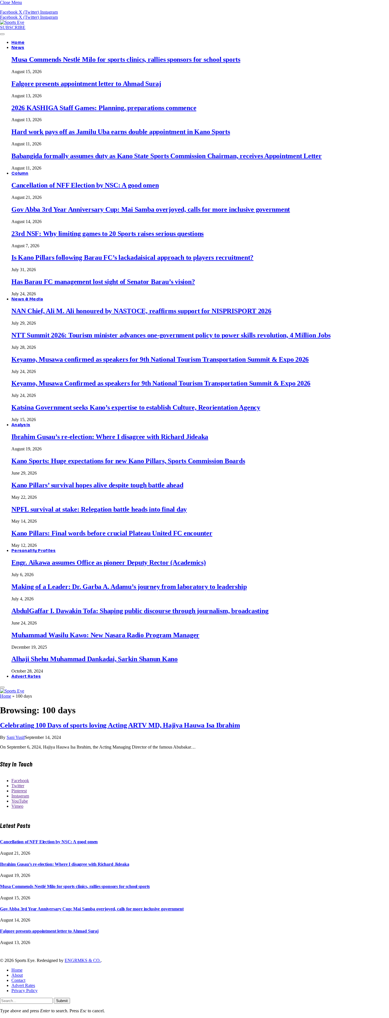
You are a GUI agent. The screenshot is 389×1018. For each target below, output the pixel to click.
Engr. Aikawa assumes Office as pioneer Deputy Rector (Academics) (108, 562)
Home (17, 42)
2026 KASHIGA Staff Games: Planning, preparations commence (103, 108)
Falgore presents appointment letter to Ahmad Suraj (86, 83)
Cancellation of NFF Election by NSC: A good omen (85, 185)
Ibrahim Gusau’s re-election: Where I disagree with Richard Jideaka (109, 436)
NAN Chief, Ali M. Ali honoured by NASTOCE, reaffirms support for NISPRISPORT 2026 (141, 311)
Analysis (20, 424)
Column (19, 173)
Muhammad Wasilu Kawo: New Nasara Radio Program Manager (105, 635)
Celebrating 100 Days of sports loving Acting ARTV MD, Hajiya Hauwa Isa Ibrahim (120, 725)
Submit (62, 1001)
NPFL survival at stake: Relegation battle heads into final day (99, 509)
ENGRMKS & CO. (83, 960)
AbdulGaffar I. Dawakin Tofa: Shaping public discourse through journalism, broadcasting (139, 611)
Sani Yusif (16, 737)
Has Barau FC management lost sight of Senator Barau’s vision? (103, 281)
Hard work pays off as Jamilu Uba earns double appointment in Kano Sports (120, 131)
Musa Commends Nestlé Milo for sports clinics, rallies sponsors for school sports (125, 59)
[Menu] (2, 34)
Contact (18, 980)
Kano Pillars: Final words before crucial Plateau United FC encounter (111, 533)
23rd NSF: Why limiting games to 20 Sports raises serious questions (107, 233)
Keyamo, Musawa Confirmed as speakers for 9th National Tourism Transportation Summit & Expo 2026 (160, 383)
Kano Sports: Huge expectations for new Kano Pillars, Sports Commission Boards (128, 461)
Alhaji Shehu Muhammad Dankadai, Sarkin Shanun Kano (94, 659)
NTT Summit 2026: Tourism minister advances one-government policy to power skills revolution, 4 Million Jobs (170, 335)
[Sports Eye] (12, 22)
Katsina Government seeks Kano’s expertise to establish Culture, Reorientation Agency (135, 407)
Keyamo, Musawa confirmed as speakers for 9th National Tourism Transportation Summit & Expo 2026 (160, 359)
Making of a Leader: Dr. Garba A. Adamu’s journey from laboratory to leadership (129, 586)
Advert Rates (26, 676)
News (17, 47)
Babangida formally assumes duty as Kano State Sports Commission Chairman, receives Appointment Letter (166, 156)
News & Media (27, 299)
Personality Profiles (33, 550)
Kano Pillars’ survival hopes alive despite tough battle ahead (97, 485)
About (17, 975)
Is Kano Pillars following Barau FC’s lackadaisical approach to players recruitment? (132, 257)
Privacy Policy (24, 990)
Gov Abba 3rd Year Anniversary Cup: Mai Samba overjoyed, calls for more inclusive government (150, 209)
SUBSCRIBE (12, 27)
